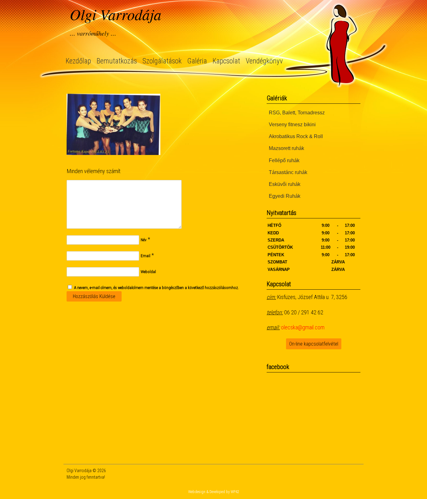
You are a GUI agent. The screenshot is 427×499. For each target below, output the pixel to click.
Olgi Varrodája (115, 14)
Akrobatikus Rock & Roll (296, 136)
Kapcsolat (226, 61)
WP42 (235, 492)
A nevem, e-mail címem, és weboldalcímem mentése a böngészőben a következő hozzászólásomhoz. (156, 287)
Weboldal (148, 271)
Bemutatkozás (117, 61)
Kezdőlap (78, 61)
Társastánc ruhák (288, 172)
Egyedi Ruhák (284, 196)
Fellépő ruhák (284, 160)
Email (145, 255)
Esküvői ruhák (284, 184)
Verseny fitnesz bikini (292, 124)
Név (144, 239)
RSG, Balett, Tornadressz (297, 112)
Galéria (197, 61)
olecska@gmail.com (302, 327)
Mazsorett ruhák (286, 148)
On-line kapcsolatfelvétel (313, 344)
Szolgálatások (162, 61)
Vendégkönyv (264, 61)
